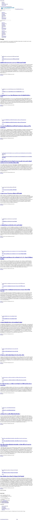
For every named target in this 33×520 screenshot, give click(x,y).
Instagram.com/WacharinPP (5, 502)
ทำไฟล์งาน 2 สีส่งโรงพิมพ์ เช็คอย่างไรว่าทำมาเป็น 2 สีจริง (10, 348)
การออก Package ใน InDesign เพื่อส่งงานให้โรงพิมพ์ (9, 187)
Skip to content (2, 0)
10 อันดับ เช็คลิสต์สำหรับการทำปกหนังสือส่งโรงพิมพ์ (9, 316)
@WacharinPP (5, 500)
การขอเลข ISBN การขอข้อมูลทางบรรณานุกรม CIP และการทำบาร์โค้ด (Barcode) (13, 283)
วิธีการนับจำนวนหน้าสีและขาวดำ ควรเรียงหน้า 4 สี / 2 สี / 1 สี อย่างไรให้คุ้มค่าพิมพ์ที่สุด (14, 251)
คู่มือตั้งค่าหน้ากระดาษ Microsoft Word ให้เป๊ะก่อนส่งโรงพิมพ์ (10, 56)
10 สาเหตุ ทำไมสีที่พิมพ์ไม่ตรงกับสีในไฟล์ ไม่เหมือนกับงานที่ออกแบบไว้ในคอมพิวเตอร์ (14, 122)
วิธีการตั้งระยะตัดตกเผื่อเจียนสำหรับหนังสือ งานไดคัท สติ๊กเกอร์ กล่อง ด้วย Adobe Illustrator (14, 438)
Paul (0, 74)
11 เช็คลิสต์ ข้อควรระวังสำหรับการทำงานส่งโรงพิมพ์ (9, 221)
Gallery (3, 57)
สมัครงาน (3, 509)
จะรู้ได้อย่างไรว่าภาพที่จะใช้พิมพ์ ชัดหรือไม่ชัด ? (8, 407)
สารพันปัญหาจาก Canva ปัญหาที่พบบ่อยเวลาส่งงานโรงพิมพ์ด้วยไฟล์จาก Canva (13, 91)
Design (3, 60)
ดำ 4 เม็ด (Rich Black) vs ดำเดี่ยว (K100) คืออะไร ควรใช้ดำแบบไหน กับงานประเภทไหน (14, 377)
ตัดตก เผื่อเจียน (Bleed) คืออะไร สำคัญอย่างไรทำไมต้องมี (10, 472)
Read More (1, 173)
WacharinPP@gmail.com (4, 501)
